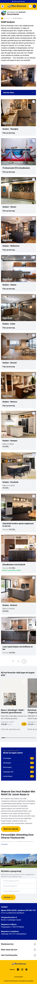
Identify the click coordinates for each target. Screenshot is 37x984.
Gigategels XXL (8, 772)
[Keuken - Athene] (18, 268)
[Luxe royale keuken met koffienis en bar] (18, 630)
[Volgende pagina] (24, 661)
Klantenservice (7, 944)
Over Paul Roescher (9, 955)
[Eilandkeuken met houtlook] (18, 548)
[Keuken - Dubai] (18, 307)
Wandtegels (7, 763)
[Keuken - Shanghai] (18, 112)
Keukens (8, 18)
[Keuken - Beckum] (18, 588)
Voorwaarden (18, 977)
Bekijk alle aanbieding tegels (10, 729)
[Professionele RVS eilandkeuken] (18, 151)
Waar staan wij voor (9, 949)
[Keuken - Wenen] (18, 190)
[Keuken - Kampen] (18, 424)
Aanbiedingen (7, 776)
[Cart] (34, 6)
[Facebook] (18, 969)
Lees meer (4, 844)
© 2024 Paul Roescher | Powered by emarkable (18, 981)
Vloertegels (7, 758)
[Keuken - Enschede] (18, 465)
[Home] (16, 6)
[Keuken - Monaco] (18, 385)
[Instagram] (22, 969)
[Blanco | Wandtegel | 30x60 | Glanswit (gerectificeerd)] (10, 699)
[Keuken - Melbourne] (18, 229)
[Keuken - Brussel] (18, 346)
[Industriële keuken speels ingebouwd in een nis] (18, 507)
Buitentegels (7, 767)
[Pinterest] (26, 969)
